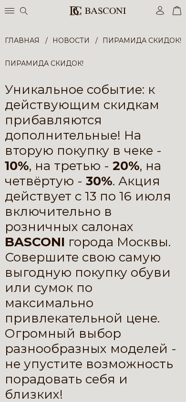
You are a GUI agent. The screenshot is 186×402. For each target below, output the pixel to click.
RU (180, 386)
